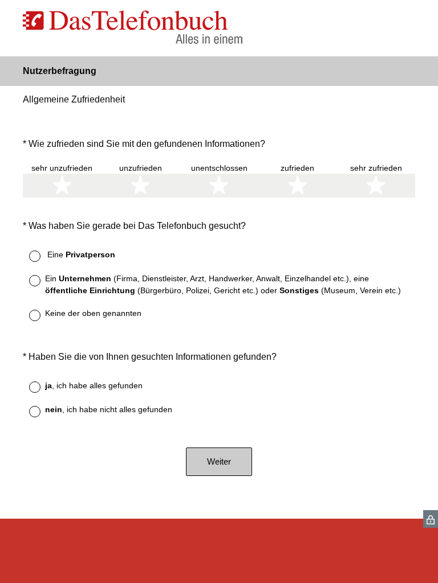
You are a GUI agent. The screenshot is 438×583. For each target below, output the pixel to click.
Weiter (219, 461)
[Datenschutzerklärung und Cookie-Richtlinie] (430, 519)
